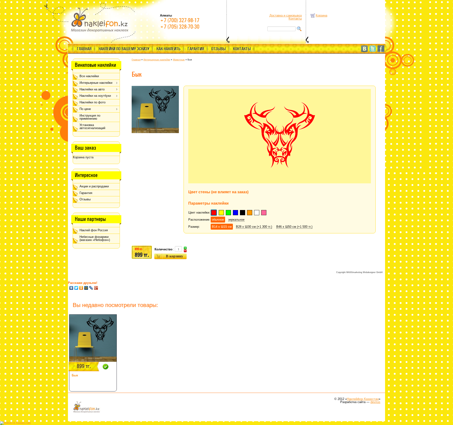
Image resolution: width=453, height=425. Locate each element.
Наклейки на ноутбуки (95, 95)
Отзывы (218, 48)
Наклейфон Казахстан (363, 399)
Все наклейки (89, 76)
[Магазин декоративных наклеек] (99, 19)
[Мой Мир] (86, 288)
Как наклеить (168, 48)
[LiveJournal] (91, 288)
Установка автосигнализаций (92, 126)
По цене (85, 109)
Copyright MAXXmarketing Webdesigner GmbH (359, 272)
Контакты (295, 18)
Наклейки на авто (92, 89)
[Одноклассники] (81, 288)
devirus (375, 402)
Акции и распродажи (94, 186)
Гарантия (196, 48)
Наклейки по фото (92, 102)
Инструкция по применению (90, 117)
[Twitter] (76, 288)
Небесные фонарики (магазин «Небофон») (95, 238)
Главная (84, 48)
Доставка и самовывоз (285, 15)
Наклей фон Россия (94, 230)
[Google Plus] (96, 288)
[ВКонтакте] (71, 288)
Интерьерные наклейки (96, 82)
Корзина (321, 15)
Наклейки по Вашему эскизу (124, 48)
